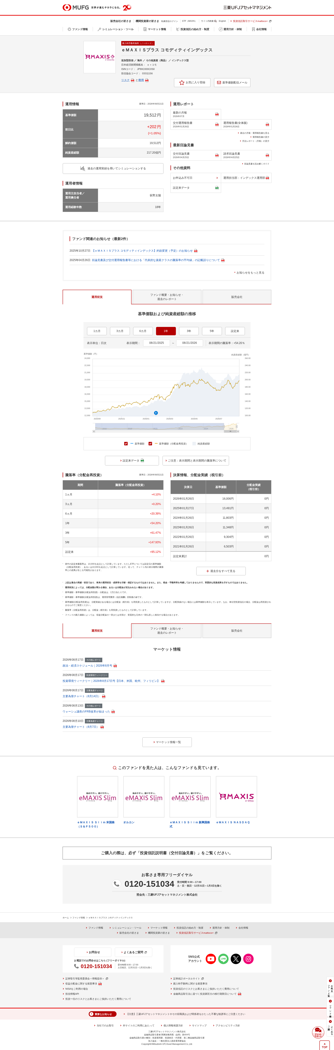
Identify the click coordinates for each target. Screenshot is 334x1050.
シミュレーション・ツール (126, 927)
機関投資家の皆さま (159, 932)
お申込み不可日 (182, 177)
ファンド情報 (78, 917)
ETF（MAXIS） (189, 21)
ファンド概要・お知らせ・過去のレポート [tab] (167, 296)
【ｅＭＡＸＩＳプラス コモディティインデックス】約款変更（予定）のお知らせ (142, 250)
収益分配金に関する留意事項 (81, 983)
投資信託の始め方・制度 (190, 927)
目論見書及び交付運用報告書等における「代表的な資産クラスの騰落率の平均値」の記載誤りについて (156, 260)
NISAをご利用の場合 (76, 988)
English (222, 21)
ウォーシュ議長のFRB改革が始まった (86, 711)
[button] (318, 1032)
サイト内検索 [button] (207, 21)
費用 (141, 80)
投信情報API (72, 993)
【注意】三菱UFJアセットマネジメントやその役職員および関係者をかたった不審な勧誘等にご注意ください (185, 1014)
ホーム (66, 917)
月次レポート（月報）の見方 (255, 141)
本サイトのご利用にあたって (138, 1025)
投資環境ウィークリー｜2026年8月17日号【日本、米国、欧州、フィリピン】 (111, 680)
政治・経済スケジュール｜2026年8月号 (87, 665)
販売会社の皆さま (129, 932)
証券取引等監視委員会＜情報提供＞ (84, 978)
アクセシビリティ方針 (228, 1025)
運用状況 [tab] (97, 296)
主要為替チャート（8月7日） (81, 726)
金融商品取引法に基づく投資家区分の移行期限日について (205, 993)
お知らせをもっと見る (250, 272)
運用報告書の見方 (261, 137)
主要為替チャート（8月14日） (82, 696)
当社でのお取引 (105, 1025)
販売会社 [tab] (236, 296)
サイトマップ (199, 1025)
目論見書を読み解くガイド (256, 164)
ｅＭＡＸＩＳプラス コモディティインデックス (110, 917)
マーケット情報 (159, 927)
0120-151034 (149, 883)
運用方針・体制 (220, 927)
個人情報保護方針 (173, 1025)
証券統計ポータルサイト (186, 978)
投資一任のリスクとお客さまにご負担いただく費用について (98, 998)
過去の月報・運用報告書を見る (254, 133)
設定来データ (181, 187)
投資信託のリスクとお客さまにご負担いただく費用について (206, 988)
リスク (125, 80)
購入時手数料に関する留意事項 (190, 983)
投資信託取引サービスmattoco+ (250, 21)
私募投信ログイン (169, 21)
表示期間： (133, 343)
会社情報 (243, 927)
